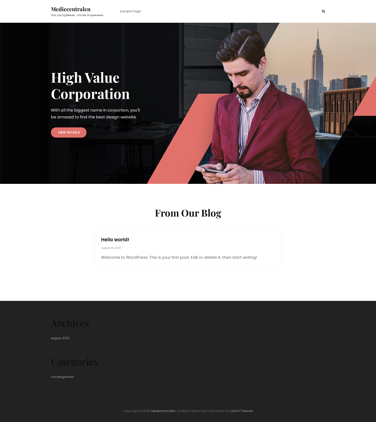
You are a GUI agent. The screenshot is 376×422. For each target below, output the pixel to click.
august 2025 (60, 338)
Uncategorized (62, 377)
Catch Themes (241, 411)
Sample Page (130, 11)
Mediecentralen (70, 9)
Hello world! (115, 239)
